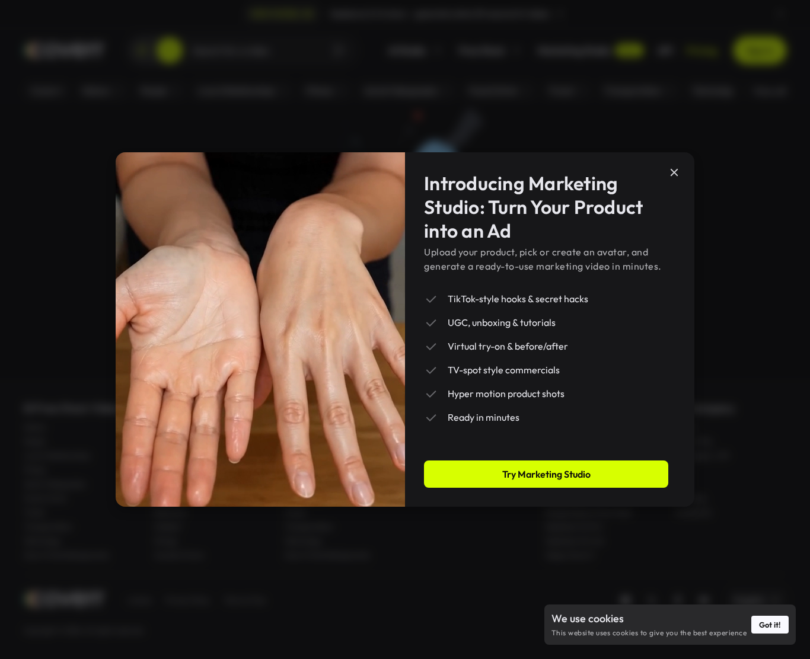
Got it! (770, 624)
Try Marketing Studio (546, 474)
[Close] (674, 172)
